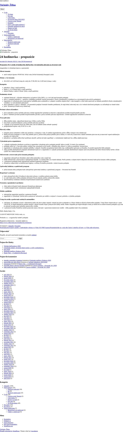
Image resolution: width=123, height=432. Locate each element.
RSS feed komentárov (10, 424)
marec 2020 (7, 371)
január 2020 (7, 375)
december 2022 (8, 326)
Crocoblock (34, 431)
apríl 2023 (7, 319)
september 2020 (8, 366)
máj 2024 (7, 306)
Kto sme (10, 16)
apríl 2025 (7, 290)
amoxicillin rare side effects (12, 262)
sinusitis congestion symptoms (13, 260)
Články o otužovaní (14, 37)
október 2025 (8, 283)
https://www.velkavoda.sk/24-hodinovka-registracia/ (16, 222)
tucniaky (2, 61)
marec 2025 (7, 292)
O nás (5, 12)
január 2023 (7, 325)
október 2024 (8, 300)
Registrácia (7, 419)
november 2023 (8, 313)
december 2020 (8, 361)
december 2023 (8, 311)
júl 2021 (6, 349)
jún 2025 (6, 287)
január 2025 (7, 295)
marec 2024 (7, 309)
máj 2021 (7, 352)
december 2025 (8, 280)
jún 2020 (6, 370)
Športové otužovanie (14, 42)
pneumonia (7, 264)
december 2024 (8, 297)
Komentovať (28, 61)
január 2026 (7, 278)
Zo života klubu (12, 30)
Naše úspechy (8, 40)
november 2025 (8, 281)
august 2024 (7, 302)
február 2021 (8, 357)
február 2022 (8, 340)
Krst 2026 (7, 249)
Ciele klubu (11, 18)
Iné (9, 45)
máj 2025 (7, 288)
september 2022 (8, 332)
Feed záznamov (8, 422)
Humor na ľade (12, 28)
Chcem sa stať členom (14, 21)
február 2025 (8, 293)
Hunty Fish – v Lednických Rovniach (15, 253)
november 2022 (8, 328)
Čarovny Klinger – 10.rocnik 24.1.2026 (45, 265)
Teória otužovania (9, 35)
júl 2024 (6, 304)
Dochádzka (7, 47)
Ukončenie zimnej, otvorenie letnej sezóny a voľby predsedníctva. (24, 248)
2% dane (10, 14)
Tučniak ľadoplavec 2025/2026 (37, 262)
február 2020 (8, 373)
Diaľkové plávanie (13, 43)
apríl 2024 (7, 307)
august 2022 (7, 333)
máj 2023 (7, 318)
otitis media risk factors (11, 267)
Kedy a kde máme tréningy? (16, 24)
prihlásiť (34, 235)
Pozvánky (11, 33)
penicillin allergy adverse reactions (14, 265)
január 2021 (7, 359)
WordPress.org (8, 426)
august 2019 (7, 376)
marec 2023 (7, 321)
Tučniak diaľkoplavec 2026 (12, 246)
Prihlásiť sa (7, 421)
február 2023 (8, 323)
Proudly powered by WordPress (9, 431)
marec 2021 (7, 356)
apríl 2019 (7, 378)
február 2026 (8, 276)
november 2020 (8, 363)
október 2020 (8, 364)
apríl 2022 (7, 338)
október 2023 (8, 314)
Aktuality (7, 31)
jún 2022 (6, 337)
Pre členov (7, 406)
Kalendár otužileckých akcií (16, 26)
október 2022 (8, 330)
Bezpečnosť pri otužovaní (15, 38)
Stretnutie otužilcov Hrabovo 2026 (14, 251)
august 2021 (7, 347)
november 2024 (8, 299)
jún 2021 (6, 351)
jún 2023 (6, 316)
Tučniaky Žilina (8, 5)
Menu (2, 9)
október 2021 (8, 344)
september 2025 (8, 285)
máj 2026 (7, 274)
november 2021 (8, 342)
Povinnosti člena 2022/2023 (16, 19)
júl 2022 (6, 335)
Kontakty (10, 23)
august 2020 (7, 368)
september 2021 (8, 345)
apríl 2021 (7, 354)
